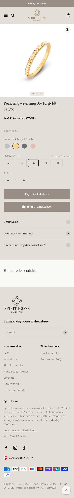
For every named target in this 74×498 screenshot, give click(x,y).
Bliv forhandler (50, 353)
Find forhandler (13, 365)
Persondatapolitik (15, 390)
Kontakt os (10, 359)
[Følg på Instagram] (15, 447)
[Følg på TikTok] (24, 447)
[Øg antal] (23, 180)
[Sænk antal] (8, 180)
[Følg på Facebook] (6, 447)
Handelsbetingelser (16, 371)
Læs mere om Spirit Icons (20, 430)
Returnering (11, 383)
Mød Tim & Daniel (15, 436)
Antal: (7, 173)
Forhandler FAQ (51, 359)
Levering (9, 377)
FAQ (6, 353)
